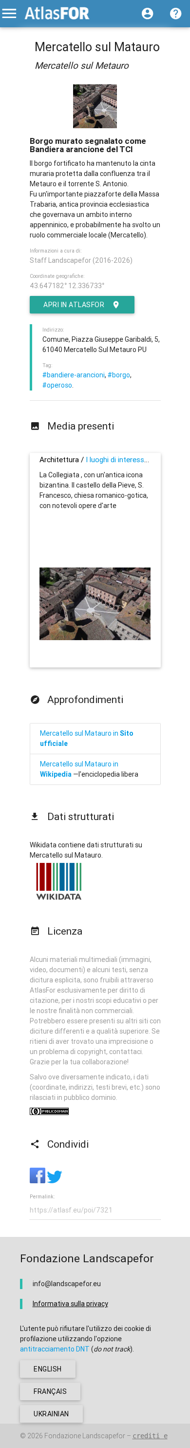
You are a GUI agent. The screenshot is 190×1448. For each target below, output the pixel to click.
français (50, 1391)
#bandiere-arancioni (73, 375)
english (48, 1369)
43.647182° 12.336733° (67, 285)
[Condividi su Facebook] (38, 1180)
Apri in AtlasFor (73, 304)
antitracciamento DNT (55, 1349)
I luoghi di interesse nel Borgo (133, 459)
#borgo (119, 375)
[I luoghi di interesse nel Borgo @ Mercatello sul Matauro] (95, 637)
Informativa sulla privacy (70, 1303)
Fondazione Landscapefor (84, 1435)
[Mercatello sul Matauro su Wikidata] (59, 899)
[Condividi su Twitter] (54, 1180)
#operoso (57, 385)
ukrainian (51, 1413)
